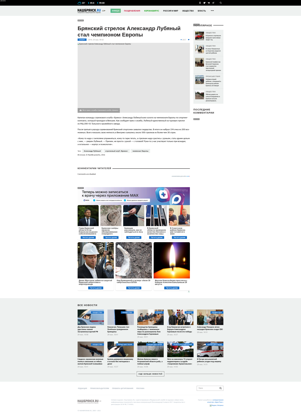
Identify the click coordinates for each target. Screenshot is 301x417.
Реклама (140, 388)
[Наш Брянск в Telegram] (213, 3)
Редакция (82, 388)
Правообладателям (99, 388)
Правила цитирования (122, 388)
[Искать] (220, 388)
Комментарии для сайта (181, 176)
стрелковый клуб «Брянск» (116, 151)
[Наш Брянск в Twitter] (204, 3)
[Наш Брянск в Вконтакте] (209, 3)
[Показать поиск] (220, 3)
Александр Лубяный (92, 151)
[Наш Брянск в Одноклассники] (200, 3)
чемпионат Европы (140, 151)
